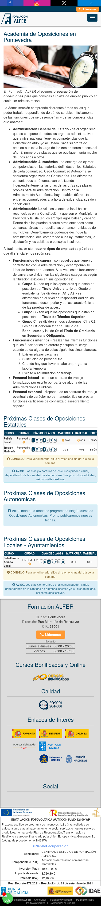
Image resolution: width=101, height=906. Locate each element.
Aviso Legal (40, 899)
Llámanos (89, 9)
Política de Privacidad (61, 899)
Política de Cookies (35, 903)
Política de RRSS (85, 899)
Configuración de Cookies (62, 903)
